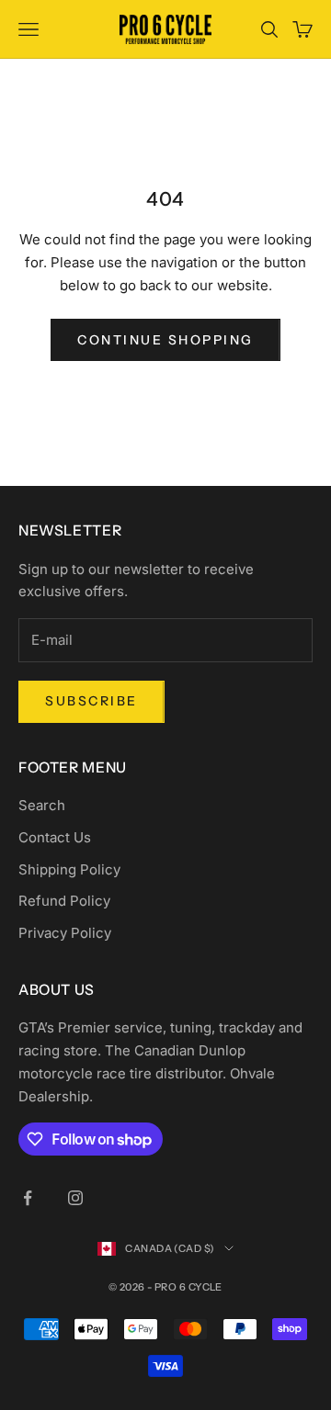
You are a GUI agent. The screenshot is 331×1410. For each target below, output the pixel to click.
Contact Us (54, 837)
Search (41, 805)
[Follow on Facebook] (27, 1198)
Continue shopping (165, 340)
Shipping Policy (69, 869)
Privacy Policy (64, 933)
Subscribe (91, 701)
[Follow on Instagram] (75, 1198)
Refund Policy (64, 900)
